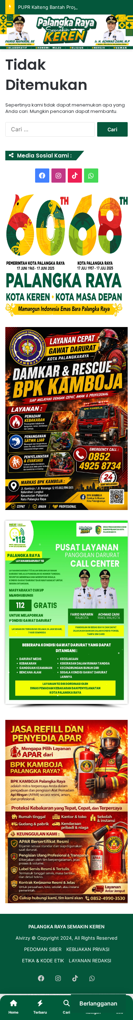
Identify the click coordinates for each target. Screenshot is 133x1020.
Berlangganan (98, 1003)
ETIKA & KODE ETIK (43, 960)
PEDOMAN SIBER (42, 949)
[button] (66, 418)
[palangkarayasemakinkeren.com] (66, 32)
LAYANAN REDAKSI (90, 960)
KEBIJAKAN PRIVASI (87, 949)
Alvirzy (24, 938)
